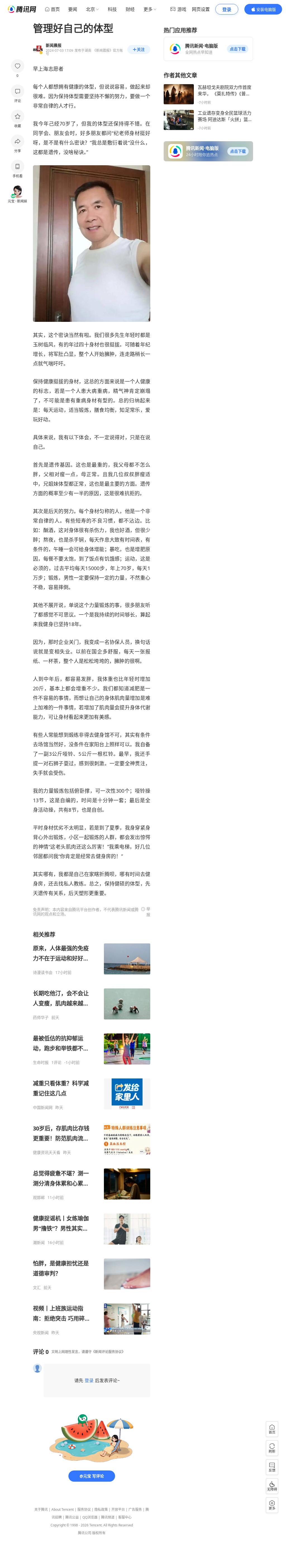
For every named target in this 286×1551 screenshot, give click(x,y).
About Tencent (62, 1509)
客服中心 (125, 1517)
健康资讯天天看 (46, 1153)
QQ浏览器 (89, 1517)
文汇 (37, 1288)
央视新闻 (41, 1333)
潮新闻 (39, 1243)
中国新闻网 (43, 1107)
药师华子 (41, 1017)
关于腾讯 (41, 1509)
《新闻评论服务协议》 (108, 1351)
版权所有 (99, 1533)
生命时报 (41, 1062)
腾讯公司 (84, 1533)
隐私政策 (101, 1509)
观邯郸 (39, 1198)
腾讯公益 (72, 1517)
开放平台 (118, 1509)
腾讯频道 (108, 1517)
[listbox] (91, 1133)
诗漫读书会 (43, 972)
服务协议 (84, 1509)
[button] (237, 49)
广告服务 (135, 1509)
